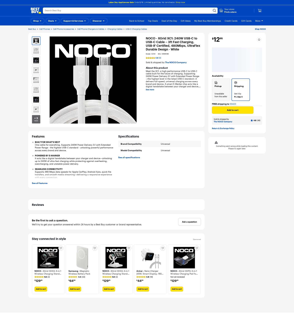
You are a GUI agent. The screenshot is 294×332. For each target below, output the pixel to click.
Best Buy (32, 29)
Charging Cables (115, 29)
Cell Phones (44, 29)
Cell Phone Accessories (63, 29)
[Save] (258, 111)
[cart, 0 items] (260, 10)
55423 (233, 104)
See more (150, 90)
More (257, 20)
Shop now (180, 2)
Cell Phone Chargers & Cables (90, 29)
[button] (227, 10)
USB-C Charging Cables (136, 29)
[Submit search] (214, 11)
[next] (198, 269)
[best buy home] (36, 11)
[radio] (221, 89)
